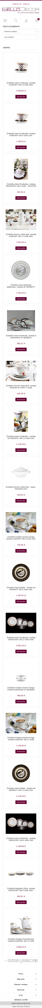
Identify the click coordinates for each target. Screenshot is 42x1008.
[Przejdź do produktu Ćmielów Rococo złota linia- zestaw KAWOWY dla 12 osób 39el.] (21, 219)
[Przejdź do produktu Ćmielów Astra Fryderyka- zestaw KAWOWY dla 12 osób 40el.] (21, 67)
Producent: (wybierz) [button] (10, 31)
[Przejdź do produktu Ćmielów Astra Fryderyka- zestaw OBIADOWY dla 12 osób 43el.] (21, 623)
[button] (5, 20)
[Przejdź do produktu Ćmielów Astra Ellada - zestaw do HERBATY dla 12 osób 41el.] (21, 773)
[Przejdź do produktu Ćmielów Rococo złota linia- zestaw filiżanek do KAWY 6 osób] (21, 371)
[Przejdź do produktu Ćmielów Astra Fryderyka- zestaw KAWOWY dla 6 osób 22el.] (21, 118)
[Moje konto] (26, 20)
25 (36, 961)
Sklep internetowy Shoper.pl (21, 1006)
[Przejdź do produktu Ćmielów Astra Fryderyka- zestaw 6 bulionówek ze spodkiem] (21, 320)
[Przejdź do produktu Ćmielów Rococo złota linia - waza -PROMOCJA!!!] (21, 472)
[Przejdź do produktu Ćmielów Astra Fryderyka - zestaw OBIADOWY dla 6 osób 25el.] (21, 823)
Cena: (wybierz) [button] (9, 37)
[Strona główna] (21, 10)
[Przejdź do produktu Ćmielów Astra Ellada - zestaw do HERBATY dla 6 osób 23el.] (21, 572)
